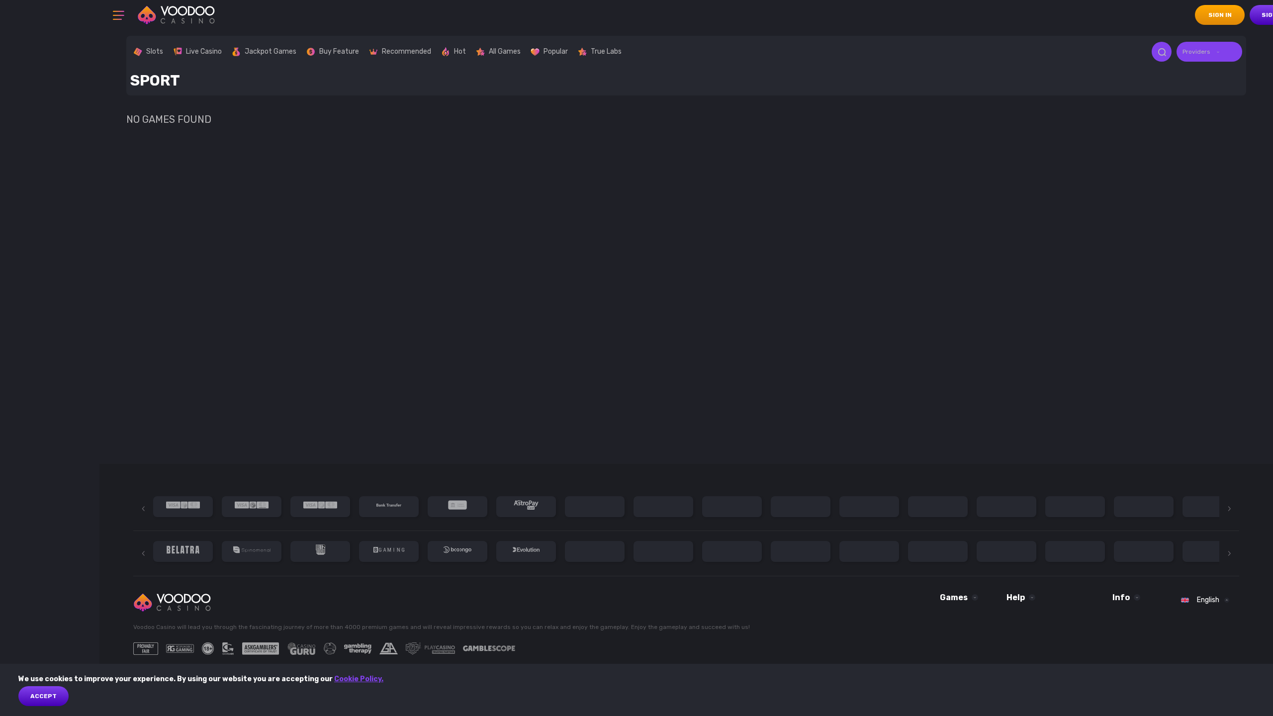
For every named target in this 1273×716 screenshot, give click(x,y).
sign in (1220, 14)
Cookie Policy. (358, 679)
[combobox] (1209, 52)
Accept (43, 696)
